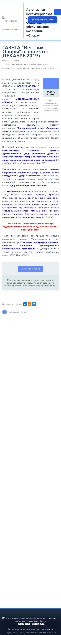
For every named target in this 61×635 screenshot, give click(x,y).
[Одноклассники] (29, 304)
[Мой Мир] (34, 304)
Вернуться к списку (19, 312)
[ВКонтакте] (25, 304)
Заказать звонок (42, 19)
